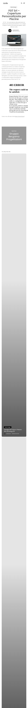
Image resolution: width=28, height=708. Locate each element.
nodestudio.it (16, 30)
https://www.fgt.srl (19, 116)
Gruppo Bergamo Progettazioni (14, 135)
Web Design (13, 7)
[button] (24, 3)
